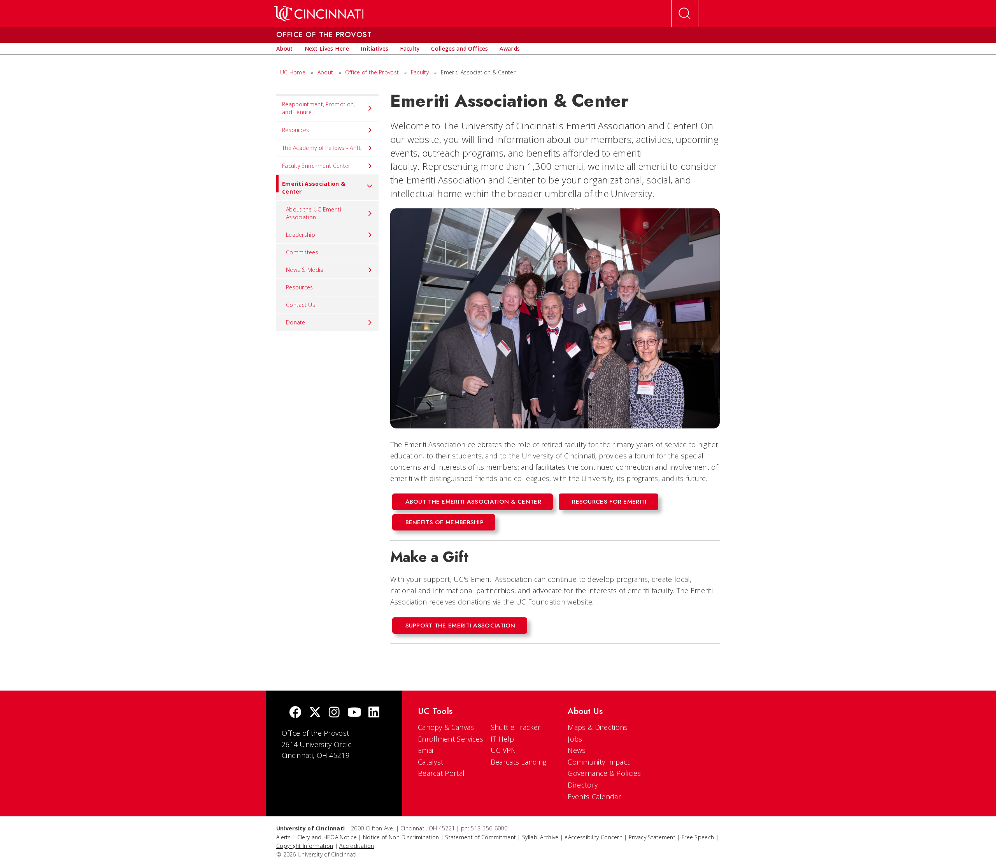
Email (426, 750)
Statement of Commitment (480, 837)
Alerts (283, 837)
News (577, 750)
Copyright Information (304, 845)
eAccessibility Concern (593, 837)
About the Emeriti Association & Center (473, 501)
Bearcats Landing (519, 762)
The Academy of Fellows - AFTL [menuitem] (322, 148)
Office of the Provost (372, 72)
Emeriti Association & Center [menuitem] (313, 187)
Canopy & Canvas (446, 727)
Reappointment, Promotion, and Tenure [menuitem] (318, 108)
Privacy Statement (652, 837)
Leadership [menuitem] (300, 234)
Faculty (420, 72)
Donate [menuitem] (295, 322)
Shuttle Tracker (516, 727)
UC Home (292, 72)
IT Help (502, 739)
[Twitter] (315, 713)
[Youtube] (354, 713)
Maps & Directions (598, 727)
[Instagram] (334, 713)
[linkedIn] (373, 713)
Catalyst (430, 762)
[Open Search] (684, 13)
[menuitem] (284, 49)
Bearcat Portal (441, 773)
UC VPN (503, 750)
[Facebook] (295, 713)
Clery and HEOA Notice (327, 837)
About (325, 72)
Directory (583, 784)
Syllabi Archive (540, 837)
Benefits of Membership (444, 522)
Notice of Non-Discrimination (401, 837)
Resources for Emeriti (609, 501)
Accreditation (356, 845)
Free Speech (698, 837)
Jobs (575, 739)
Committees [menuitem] (302, 252)
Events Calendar (594, 796)
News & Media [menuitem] (305, 269)
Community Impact (599, 762)
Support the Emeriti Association (460, 625)
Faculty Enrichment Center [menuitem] (316, 165)
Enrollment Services (451, 739)
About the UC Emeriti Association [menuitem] (313, 213)
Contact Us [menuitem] (300, 304)
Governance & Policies (604, 773)
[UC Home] (318, 13)
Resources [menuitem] (295, 130)
